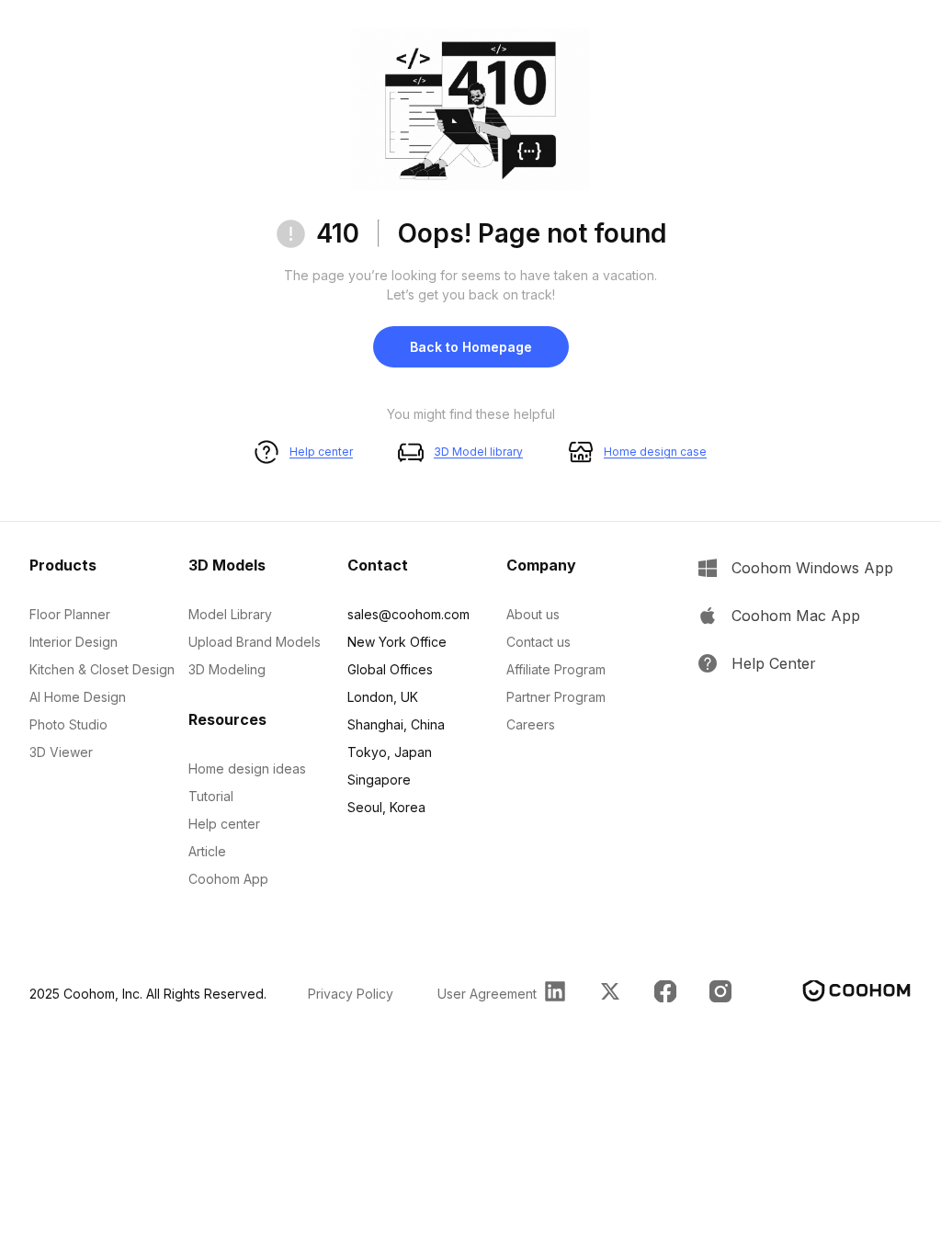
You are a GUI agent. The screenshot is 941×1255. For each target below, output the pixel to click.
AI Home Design (77, 697)
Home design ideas (247, 768)
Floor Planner (69, 614)
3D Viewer (61, 752)
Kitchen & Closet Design (102, 669)
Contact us (538, 642)
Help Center (773, 663)
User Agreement (487, 993)
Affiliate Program (556, 669)
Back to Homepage (471, 347)
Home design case (655, 451)
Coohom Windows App (812, 568)
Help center (321, 451)
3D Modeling (227, 669)
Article (207, 851)
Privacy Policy (350, 993)
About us (533, 614)
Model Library (230, 614)
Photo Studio (68, 724)
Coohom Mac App (795, 615)
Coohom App (228, 879)
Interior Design (73, 642)
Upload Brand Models (254, 642)
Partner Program (556, 697)
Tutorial (210, 796)
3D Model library (478, 451)
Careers (530, 724)
